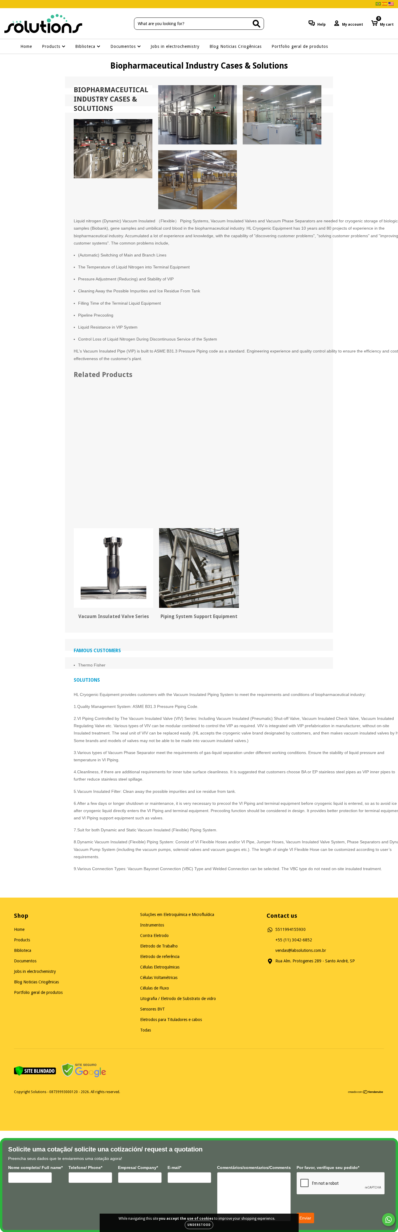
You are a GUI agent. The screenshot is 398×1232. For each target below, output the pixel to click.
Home (26, 46)
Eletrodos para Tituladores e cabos (171, 1019)
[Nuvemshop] (366, 1093)
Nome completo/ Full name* (35, 1167)
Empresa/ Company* (138, 1167)
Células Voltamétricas (158, 977)
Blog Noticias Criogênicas (235, 46)
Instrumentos (152, 925)
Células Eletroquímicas (159, 967)
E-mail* (174, 1167)
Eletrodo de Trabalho (159, 946)
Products (52, 46)
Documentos (123, 46)
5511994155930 (290, 929)
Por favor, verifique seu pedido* (328, 1167)
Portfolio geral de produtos (300, 46)
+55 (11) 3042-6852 (293, 940)
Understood (199, 1224)
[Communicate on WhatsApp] (388, 1219)
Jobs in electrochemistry (175, 46)
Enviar (305, 1218)
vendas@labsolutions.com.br (300, 950)
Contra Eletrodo (154, 935)
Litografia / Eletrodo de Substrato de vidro (178, 998)
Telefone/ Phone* (85, 1167)
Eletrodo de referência (159, 956)
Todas (145, 1030)
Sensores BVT (152, 1009)
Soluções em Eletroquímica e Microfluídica (177, 914)
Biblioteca (86, 46)
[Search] (256, 24)
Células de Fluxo (154, 988)
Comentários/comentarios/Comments (254, 1167)
